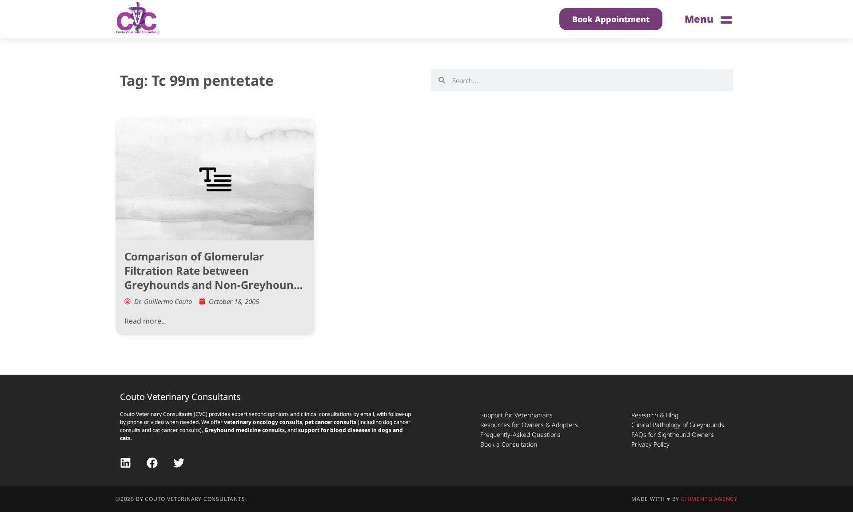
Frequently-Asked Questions (520, 434)
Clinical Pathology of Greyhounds (677, 424)
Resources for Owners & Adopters (529, 424)
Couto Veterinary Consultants (180, 397)
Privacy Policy (650, 444)
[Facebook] (152, 462)
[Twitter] (178, 462)
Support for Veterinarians (516, 415)
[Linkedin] (125, 462)
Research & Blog (654, 415)
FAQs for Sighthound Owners (672, 434)
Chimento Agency (709, 499)
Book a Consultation (508, 444)
